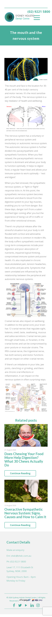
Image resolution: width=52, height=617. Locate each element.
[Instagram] (38, 605)
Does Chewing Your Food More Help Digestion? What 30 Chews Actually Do (23, 459)
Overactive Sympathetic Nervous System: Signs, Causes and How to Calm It (25, 513)
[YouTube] (26, 605)
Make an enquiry (15, 550)
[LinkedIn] (32, 605)
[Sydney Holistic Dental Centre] (22, 17)
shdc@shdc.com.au (21, 555)
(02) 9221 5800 (38, 11)
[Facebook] (14, 605)
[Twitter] (20, 605)
